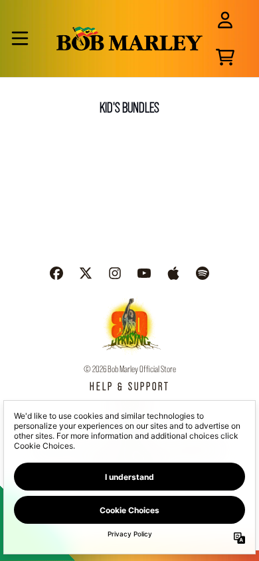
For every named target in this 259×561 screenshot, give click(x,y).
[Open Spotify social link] (202, 273)
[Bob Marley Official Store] (129, 39)
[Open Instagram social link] (115, 273)
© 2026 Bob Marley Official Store (130, 369)
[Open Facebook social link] (56, 273)
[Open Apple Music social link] (173, 273)
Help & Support (130, 386)
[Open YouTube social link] (144, 273)
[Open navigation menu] (20, 38)
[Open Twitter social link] (85, 273)
